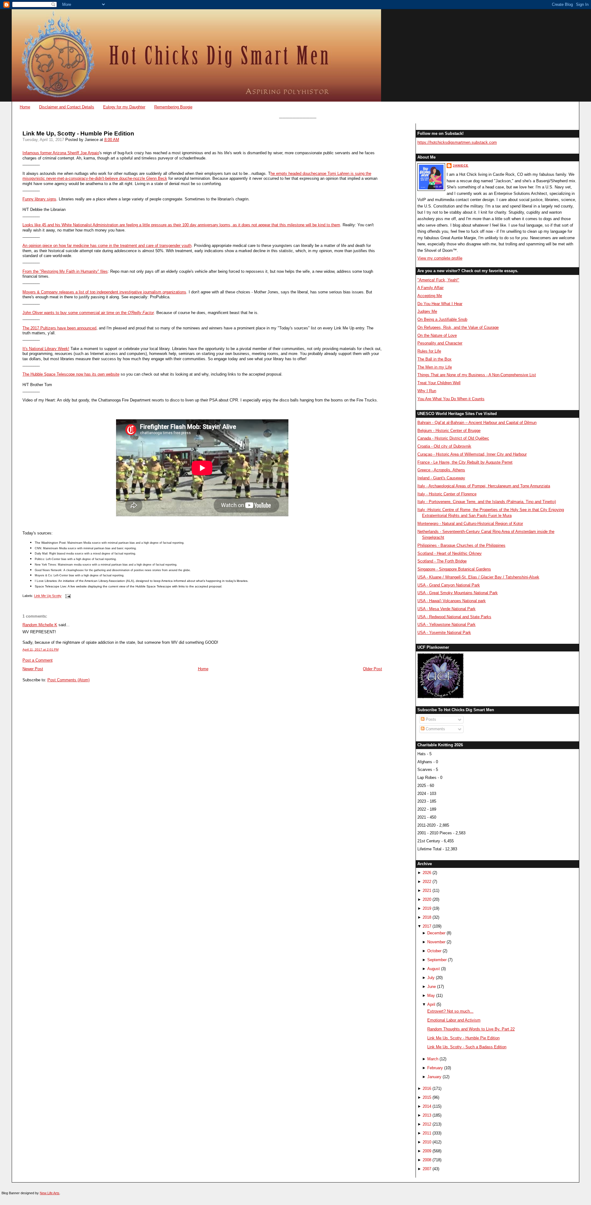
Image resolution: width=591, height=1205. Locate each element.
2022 (427, 881)
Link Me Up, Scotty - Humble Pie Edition (78, 133)
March (432, 1059)
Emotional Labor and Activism (453, 1020)
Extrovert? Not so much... (450, 1011)
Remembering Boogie (173, 107)
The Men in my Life (434, 367)
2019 (427, 908)
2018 (427, 917)
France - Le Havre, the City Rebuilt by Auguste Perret (465, 462)
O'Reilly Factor (141, 312)
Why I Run (426, 391)
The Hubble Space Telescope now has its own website (70, 374)
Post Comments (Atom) (68, 680)
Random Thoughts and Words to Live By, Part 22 (471, 1029)
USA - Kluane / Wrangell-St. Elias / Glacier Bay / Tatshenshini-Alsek (478, 577)
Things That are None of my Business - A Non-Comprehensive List (476, 375)
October (434, 951)
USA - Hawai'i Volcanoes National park (451, 600)
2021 (427, 890)
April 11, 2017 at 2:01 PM (40, 649)
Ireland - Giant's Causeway (441, 478)
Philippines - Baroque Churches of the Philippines (461, 545)
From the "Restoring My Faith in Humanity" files (65, 271)
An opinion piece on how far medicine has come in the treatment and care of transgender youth (106, 245)
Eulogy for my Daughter (124, 107)
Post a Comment (37, 660)
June (431, 986)
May (431, 995)
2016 (427, 1088)
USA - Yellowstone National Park (446, 624)
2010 (427, 1142)
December (436, 933)
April (431, 1004)
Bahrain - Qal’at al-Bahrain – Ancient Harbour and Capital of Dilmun (477, 422)
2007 (427, 1169)
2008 (427, 1160)
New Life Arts (49, 1193)
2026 (427, 872)
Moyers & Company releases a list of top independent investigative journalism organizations (104, 292)
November (436, 942)
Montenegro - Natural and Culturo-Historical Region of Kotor (470, 523)
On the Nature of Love (437, 335)
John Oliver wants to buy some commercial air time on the (75, 312)
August (433, 968)
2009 (427, 1151)
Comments (434, 729)
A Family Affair (430, 287)
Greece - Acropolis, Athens (441, 470)
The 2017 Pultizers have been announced (59, 328)
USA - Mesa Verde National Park (446, 609)
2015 (427, 1097)
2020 (427, 899)
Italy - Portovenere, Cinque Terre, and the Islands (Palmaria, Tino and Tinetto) (486, 501)
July (431, 977)
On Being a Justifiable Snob (442, 319)
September (437, 959)
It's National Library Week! (45, 348)
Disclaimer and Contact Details (66, 107)
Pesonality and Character (439, 343)
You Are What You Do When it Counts (450, 399)
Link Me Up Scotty (48, 596)
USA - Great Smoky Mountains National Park (457, 592)
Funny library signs (39, 199)
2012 (427, 1124)
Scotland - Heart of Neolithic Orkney (449, 553)
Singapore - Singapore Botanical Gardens (454, 569)
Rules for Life (429, 351)
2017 (427, 926)
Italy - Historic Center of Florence (446, 494)
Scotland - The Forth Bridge (442, 561)
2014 (427, 1106)
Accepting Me (429, 295)
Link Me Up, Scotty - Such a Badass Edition (466, 1047)
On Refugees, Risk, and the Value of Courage (458, 327)
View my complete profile (439, 258)
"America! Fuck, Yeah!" (438, 280)
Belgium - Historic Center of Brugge (448, 430)
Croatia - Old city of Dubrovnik (444, 446)
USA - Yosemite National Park (444, 632)
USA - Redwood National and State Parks (454, 617)
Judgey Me (427, 311)
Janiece (460, 165)
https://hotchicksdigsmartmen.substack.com (457, 142)
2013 (427, 1115)
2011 (427, 1133)
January (434, 1076)
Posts (430, 719)
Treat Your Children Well (438, 383)
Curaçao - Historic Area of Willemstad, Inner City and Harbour (472, 454)
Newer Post (32, 669)
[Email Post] (67, 596)
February (435, 1068)
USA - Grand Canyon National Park (448, 585)
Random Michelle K (39, 625)
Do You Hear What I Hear (439, 303)
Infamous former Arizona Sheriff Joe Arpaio (60, 153)
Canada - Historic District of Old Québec (453, 438)
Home (25, 107)
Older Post (372, 669)
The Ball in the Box (434, 359)
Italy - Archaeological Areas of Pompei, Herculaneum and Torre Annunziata (483, 486)
